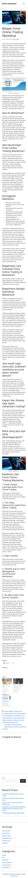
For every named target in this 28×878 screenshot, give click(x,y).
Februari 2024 (6, 830)
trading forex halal (18, 720)
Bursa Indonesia (9, 4)
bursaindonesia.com (15, 656)
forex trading (17, 718)
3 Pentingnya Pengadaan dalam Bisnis (13, 813)
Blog (3, 857)
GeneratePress (14, 875)
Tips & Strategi (6, 865)
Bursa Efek (5, 860)
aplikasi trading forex (10, 713)
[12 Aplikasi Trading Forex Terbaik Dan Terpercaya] (18, 681)
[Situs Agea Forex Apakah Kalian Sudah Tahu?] (7, 696)
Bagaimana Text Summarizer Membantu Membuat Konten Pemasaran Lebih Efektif (13, 808)
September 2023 (7, 838)
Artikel (4, 855)
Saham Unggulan (9, 711)
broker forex (17, 715)
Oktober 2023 (6, 835)
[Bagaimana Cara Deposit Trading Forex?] (7, 681)
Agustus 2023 (6, 840)
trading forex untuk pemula (10, 722)
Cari (3, 778)
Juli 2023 (4, 843)
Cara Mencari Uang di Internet (12, 724)
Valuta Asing (18, 711)
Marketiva (5, 116)
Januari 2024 (6, 833)
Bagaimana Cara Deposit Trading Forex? (6, 686)
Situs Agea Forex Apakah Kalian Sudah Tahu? (6, 701)
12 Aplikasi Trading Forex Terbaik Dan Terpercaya (17, 686)
